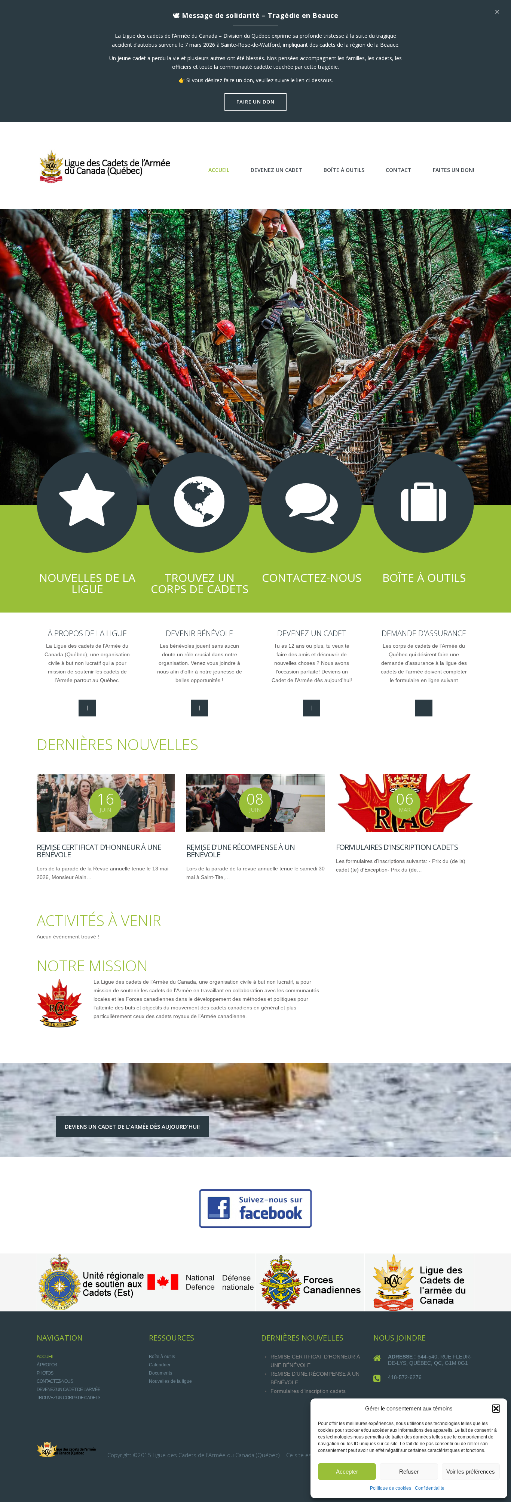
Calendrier (160, 1364)
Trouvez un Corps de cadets (68, 1397)
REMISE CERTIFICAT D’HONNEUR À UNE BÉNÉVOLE (99, 851)
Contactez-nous (55, 1381)
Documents (160, 1373)
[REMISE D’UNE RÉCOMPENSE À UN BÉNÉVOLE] (255, 803)
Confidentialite (429, 1488)
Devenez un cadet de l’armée (68, 1389)
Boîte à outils (162, 1356)
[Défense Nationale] (200, 1282)
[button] (496, 1408)
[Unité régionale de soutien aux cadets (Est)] (91, 1282)
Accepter (347, 1471)
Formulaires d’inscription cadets (397, 847)
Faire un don (255, 101)
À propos (47, 1364)
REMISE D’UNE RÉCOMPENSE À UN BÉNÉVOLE (240, 851)
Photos (45, 1373)
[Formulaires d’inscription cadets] (405, 803)
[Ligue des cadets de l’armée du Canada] (419, 1282)
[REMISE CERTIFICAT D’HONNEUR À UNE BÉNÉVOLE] (106, 803)
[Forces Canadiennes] (310, 1282)
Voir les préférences (470, 1471)
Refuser (409, 1471)
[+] (87, 708)
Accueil (45, 1356)
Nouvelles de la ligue (170, 1381)
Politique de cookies (390, 1488)
